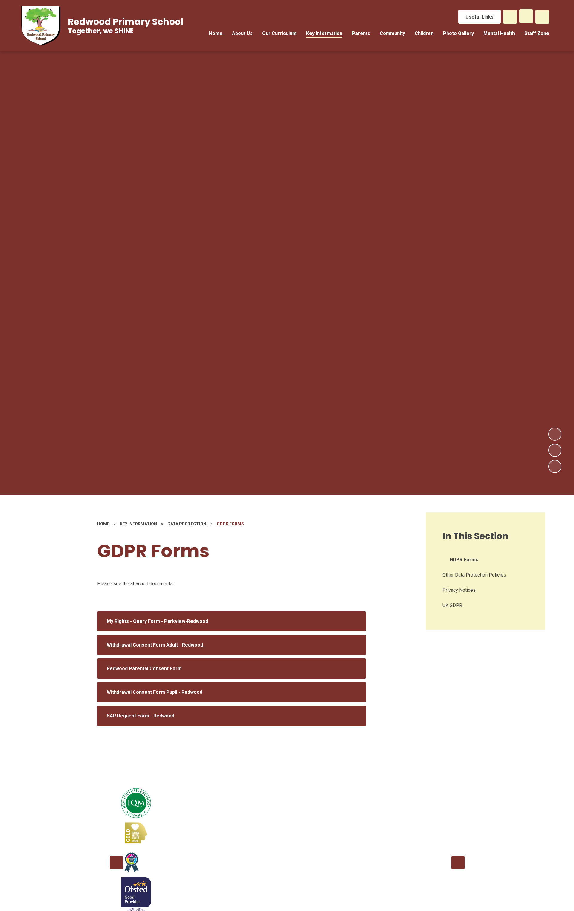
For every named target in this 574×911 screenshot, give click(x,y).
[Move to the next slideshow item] (554, 434)
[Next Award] (458, 862)
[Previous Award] (116, 862)
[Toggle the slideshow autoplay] (554, 466)
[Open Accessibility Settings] (542, 17)
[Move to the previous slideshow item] (554, 450)
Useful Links (479, 17)
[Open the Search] (510, 17)
